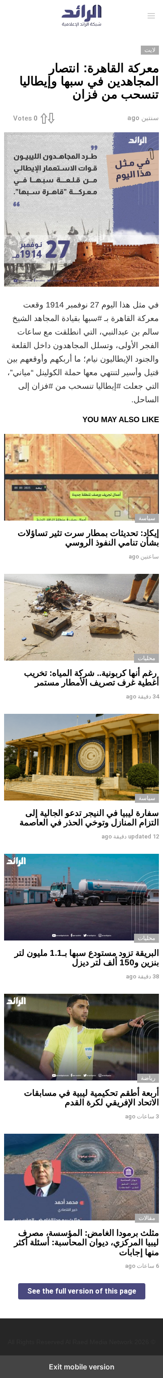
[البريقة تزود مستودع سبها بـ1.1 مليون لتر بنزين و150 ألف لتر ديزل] (81, 898)
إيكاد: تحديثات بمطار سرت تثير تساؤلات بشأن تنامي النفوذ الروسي (88, 537)
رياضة (148, 1078)
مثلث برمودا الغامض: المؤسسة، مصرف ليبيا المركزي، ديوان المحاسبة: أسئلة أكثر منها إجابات (86, 1242)
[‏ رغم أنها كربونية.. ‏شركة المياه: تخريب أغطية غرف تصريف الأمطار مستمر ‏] (81, 618)
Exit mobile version (82, 1366)
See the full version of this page (81, 1291)
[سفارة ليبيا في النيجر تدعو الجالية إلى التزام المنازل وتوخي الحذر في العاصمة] (81, 758)
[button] (151, 15)
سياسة (147, 518)
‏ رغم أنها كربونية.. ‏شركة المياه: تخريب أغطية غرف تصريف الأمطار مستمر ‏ (91, 677)
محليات (146, 658)
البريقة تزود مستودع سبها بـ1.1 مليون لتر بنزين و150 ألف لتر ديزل (86, 957)
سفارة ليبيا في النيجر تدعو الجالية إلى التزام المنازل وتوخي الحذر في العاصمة (89, 817)
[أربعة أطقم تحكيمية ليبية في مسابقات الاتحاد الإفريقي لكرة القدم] (81, 1038)
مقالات (147, 1218)
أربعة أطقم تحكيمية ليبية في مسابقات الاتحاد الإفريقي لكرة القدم (91, 1097)
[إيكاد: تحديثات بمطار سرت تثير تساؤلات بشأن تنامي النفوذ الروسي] (81, 478)
